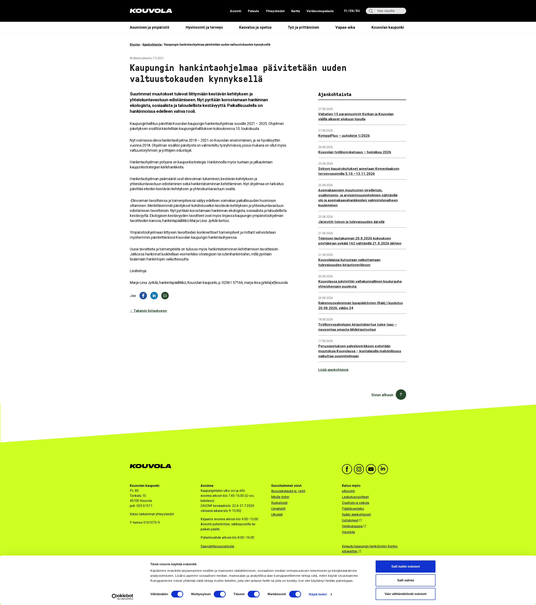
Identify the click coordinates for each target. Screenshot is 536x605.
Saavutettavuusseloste (217, 546)
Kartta (295, 11)
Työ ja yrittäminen (303, 27)
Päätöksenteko (353, 509)
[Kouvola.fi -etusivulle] (152, 466)
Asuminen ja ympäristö (149, 27)
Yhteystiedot (275, 11)
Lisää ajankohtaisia (333, 370)
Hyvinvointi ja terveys (204, 27)
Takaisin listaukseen (150, 311)
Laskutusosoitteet (355, 497)
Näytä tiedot (318, 594)
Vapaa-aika (345, 27)
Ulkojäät (277, 515)
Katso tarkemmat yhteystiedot (152, 514)
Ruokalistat (279, 503)
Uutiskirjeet (350, 520)
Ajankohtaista (152, 44)
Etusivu (135, 44)
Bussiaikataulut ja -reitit (288, 491)
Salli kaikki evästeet (405, 566)
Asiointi (235, 11)
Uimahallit (278, 509)
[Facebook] (143, 295)
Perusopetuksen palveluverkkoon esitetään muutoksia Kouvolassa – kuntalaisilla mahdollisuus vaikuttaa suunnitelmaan (359, 351)
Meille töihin (280, 497)
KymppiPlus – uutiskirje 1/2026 (344, 135)
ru (357, 11)
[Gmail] (165, 295)
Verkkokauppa (352, 526)
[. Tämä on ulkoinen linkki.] (154, 295)
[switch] (220, 594)
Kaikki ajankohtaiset (356, 515)
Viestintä (348, 532)
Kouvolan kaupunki (387, 27)
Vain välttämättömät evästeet (405, 594)
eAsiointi (348, 491)
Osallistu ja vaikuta (355, 503)
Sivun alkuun (382, 395)
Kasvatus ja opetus (255, 27)
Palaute (253, 11)
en (351, 11)
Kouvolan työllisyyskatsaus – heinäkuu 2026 (354, 152)
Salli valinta (405, 580)
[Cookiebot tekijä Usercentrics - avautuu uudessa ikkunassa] (122, 597)
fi (346, 11)
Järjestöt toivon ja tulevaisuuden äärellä (351, 222)
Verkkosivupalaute (320, 11)
